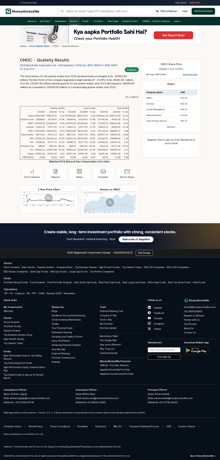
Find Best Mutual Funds (16, 282)
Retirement (69, 293)
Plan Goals (113, 21)
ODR (168, 426)
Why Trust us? (107, 349)
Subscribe (194, 2)
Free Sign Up (164, 356)
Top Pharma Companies (102, 271)
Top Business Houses (86, 267)
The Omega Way (108, 340)
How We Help (58, 349)
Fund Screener (37, 282)
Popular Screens (45, 267)
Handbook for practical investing (68, 315)
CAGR (41, 293)
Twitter (157, 329)
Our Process (190, 324)
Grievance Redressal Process (144, 426)
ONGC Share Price (171, 64)
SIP (5, 293)
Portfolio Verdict (108, 328)
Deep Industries (154, 115)
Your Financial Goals (62, 328)
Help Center (181, 2)
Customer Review (109, 353)
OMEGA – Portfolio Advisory (114, 365)
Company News (64, 267)
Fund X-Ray (106, 319)
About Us (188, 328)
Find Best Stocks (12, 326)
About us (32, 21)
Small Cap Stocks (39, 271)
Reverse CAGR (54, 293)
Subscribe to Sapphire (136, 239)
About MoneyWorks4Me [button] (202, 456)
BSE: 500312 (95, 65)
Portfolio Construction (63, 357)
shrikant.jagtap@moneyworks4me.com (29, 398)
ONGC (149, 98)
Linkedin (157, 307)
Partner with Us (192, 320)
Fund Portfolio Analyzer (60, 282)
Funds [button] (85, 21)
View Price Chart (190, 74)
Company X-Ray (108, 315)
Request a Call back (194, 315)
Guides (55, 324)
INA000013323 (123, 252)
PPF (34, 293)
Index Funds (199, 282)
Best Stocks (28, 267)
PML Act (118, 426)
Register (171, 150)
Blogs (54, 311)
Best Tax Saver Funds (179, 282)
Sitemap (56, 362)
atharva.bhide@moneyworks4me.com (173, 398)
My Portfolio (106, 324)
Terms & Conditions (60, 426)
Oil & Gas (81, 65)
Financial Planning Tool (111, 311)
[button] (156, 21)
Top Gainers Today (131, 267)
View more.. (171, 127)
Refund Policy (36, 426)
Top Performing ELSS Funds (18, 363)
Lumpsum (20, 293)
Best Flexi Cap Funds (109, 282)
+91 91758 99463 (168, 402)
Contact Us (190, 332)
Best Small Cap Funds (85, 282)
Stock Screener (12, 267)
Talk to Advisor (168, 11)
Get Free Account (203, 11)
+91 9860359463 (193, 311)
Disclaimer (82, 426)
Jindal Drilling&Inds (155, 109)
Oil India (150, 103)
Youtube (158, 318)
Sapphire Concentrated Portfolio (117, 374)
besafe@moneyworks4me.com (199, 307)
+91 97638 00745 (24, 402)
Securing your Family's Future (67, 336)
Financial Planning (61, 353)
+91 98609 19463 (96, 402)
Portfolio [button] (98, 21)
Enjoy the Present (61, 341)
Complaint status (12, 426)
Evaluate (131, 69)
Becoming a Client (109, 336)
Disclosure (100, 426)
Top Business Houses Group (18, 335)
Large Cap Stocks (78, 271)
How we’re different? (110, 344)
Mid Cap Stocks (59, 271)
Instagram (158, 323)
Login (185, 11)
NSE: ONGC (111, 65)
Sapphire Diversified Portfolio (115, 369)
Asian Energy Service (156, 121)
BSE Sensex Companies (16, 271)
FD (11, 293)
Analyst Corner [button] (129, 21)
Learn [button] (176, 21)
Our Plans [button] (45, 21)
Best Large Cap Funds (134, 282)
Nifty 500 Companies (178, 267)
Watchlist (8, 311)
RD (28, 293)
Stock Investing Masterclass (66, 319)
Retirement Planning (62, 332)
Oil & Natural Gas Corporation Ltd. (38, 65)
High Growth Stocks (109, 267)
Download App (30, 2)
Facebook (158, 313)
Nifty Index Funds (157, 282)
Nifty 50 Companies (154, 267)
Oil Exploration (66, 65)
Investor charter (186, 426)
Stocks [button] (73, 21)
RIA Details (144, 252)
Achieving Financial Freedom (66, 345)
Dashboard (60, 21)
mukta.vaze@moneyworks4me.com (100, 398)
